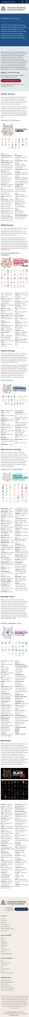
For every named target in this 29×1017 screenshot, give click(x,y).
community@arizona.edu (7, 86)
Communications (5, 924)
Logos (2, 938)
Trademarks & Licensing (7, 972)
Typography (4, 942)
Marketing (3, 922)
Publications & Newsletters (7, 982)
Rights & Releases (5, 950)
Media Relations (5, 984)
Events (2, 970)
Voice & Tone (4, 944)
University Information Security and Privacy (14, 1012)
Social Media (4, 965)
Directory (3, 918)
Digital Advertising (5, 963)
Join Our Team (4, 930)
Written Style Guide (5, 980)
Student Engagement (6, 986)
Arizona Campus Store (6, 617)
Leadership (3, 920)
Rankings (3, 952)
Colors (2, 940)
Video (2, 948)
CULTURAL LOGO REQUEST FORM (11, 80)
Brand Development (6, 926)
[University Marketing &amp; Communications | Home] (14, 8)
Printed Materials (5, 969)
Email (2, 967)
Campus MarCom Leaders (7, 928)
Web (2, 961)
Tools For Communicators (7, 990)
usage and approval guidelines (17, 75)
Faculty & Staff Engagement (8, 988)
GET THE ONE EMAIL (21, 909)
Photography (4, 946)
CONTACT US (9, 909)
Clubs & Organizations (6, 953)
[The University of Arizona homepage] (8, 2)
